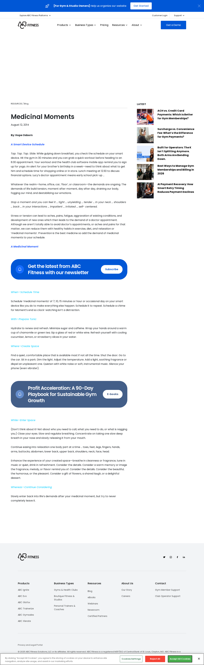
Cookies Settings (131, 658)
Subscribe (111, 269)
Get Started (141, 6)
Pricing (104, 25)
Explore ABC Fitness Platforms (34, 15)
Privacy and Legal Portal (30, 645)
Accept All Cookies (180, 658)
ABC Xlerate (24, 621)
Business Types (84, 25)
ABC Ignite (23, 589)
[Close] (198, 658)
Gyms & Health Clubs (66, 589)
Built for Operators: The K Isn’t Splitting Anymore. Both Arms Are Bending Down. (174, 153)
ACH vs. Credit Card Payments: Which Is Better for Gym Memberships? (175, 114)
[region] (102, 659)
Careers (125, 596)
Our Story (126, 589)
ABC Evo (22, 596)
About (135, 25)
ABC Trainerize (26, 608)
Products (62, 25)
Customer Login (160, 15)
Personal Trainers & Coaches (64, 607)
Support (178, 15)
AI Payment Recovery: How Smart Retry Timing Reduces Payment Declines (175, 188)
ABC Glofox (24, 602)
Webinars (93, 603)
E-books (112, 394)
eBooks (91, 597)
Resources (118, 25)
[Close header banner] (199, 6)
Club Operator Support (167, 596)
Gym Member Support (167, 589)
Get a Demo (173, 25)
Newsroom (93, 609)
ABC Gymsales (26, 614)
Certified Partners (97, 616)
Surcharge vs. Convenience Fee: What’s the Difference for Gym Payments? (175, 133)
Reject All (155, 658)
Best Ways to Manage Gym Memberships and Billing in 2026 (175, 169)
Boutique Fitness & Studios (64, 598)
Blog (90, 591)
